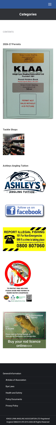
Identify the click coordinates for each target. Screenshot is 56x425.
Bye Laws (10, 386)
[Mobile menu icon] (50, 4)
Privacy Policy (12, 406)
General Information (12, 373)
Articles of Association (16, 380)
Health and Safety (14, 393)
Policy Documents (14, 399)
